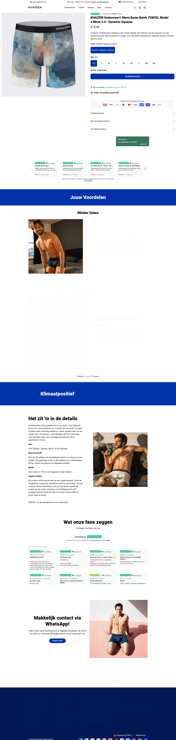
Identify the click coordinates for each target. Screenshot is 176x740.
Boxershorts (70, 7)
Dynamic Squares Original (103, 50)
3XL (139, 63)
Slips (99, 7)
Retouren (61, 713)
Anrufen (60, 720)
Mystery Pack (34, 720)
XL (124, 63)
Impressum (62, 703)
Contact (108, 7)
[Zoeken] (135, 7)
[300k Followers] (88, 720)
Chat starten (62, 724)
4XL (146, 63)
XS (94, 63)
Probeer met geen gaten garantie (137, 682)
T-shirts (81, 7)
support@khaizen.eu (95, 716)
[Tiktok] (101, 720)
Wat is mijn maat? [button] (100, 70)
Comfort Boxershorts (37, 703)
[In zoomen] (81, 17)
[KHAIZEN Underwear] (35, 7)
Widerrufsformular (65, 717)
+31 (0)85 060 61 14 (95, 713)
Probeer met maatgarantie (36, 682)
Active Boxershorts (36, 706)
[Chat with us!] (107, 720)
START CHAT (57, 641)
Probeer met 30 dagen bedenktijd (87, 682)
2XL (131, 63)
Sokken (91, 7)
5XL (154, 63)
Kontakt (60, 706)
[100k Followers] (95, 720)
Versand (61, 710)
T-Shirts (31, 713)
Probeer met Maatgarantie (100, 2)
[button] (144, 7)
